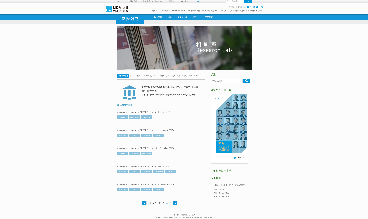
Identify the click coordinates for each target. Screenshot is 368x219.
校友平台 (184, 1)
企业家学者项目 (193, 11)
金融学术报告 (182, 76)
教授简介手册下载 (221, 90)
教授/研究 (155, 11)
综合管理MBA (166, 11)
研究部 (196, 17)
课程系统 (133, 1)
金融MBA (176, 11)
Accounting (122, 135)
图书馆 (171, 1)
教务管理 (146, 1)
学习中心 (158, 1)
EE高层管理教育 (207, 11)
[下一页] (176, 203)
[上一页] (145, 203)
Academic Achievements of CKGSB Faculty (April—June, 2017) (143, 112)
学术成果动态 (123, 76)
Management (134, 117)
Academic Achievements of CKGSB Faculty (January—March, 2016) (145, 184)
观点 (170, 17)
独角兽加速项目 (221, 11)
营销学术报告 (194, 76)
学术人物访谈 (147, 76)
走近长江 (259, 11)
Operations (147, 117)
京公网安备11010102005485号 (200, 218)
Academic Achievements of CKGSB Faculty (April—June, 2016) (143, 166)
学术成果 (209, 17)
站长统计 (192, 215)
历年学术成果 (125, 105)
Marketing (146, 135)
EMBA (183, 10)
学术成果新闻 (159, 76)
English (197, 1)
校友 (230, 11)
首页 (121, 1)
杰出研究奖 (170, 76)
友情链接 (184, 215)
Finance (122, 117)
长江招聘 (175, 215)
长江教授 (158, 17)
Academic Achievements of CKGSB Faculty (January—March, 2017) (145, 130)
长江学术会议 (135, 76)
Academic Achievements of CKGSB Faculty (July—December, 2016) (145, 148)
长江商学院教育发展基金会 (244, 11)
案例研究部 (183, 17)
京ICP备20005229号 (181, 218)
